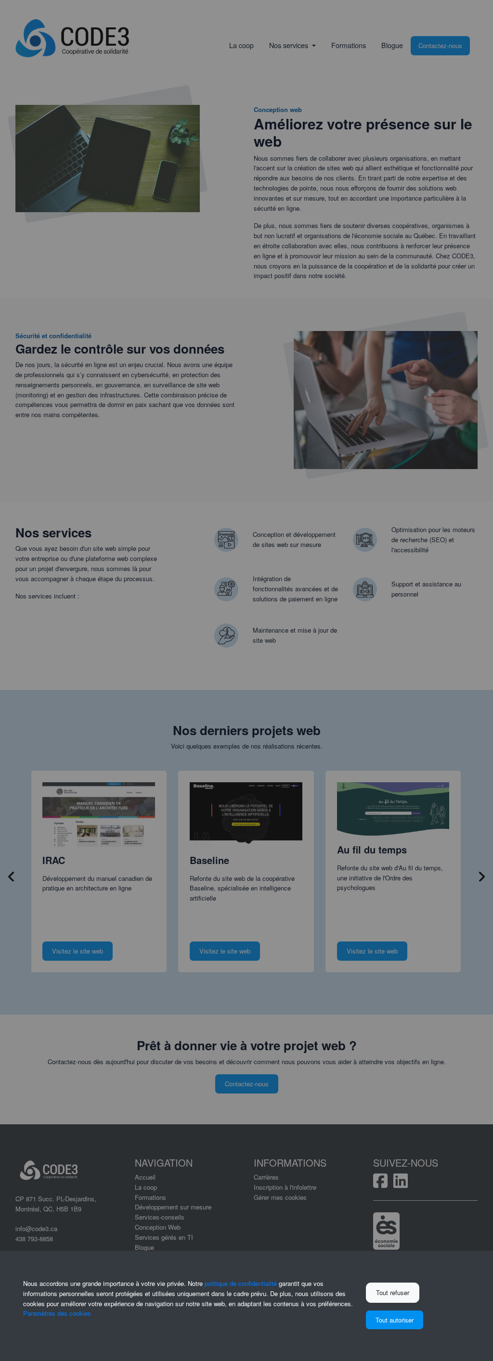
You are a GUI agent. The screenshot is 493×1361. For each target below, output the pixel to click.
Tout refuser (392, 1292)
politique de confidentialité (241, 1283)
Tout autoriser (395, 1319)
